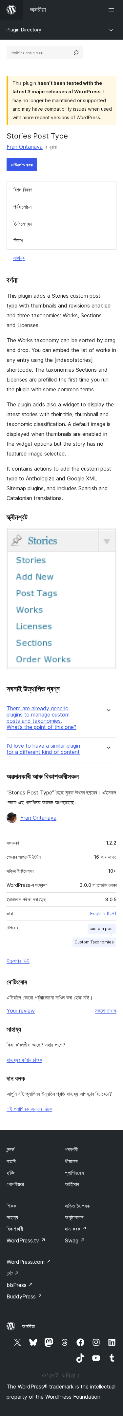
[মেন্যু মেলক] (112, 10)
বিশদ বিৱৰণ (22, 189)
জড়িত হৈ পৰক (77, 1205)
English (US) (103, 913)
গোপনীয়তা (15, 1184)
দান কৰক (76, 1228)
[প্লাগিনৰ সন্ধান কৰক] (76, 52)
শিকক (11, 1205)
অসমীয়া (28, 1326)
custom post (102, 928)
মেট (13, 1273)
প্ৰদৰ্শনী (71, 1149)
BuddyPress (24, 1296)
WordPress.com (29, 1261)
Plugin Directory (24, 29)
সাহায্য (19, 257)
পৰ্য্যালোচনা (22, 206)
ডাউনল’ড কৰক (22, 164)
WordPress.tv (26, 1240)
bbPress (20, 1285)
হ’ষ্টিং (11, 1172)
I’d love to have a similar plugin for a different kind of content (43, 749)
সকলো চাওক (105, 1010)
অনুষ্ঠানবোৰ (74, 1217)
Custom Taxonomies (94, 942)
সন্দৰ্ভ (10, 1149)
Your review (21, 1010)
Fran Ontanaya (25, 146)
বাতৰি (11, 1161)
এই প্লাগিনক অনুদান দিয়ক (29, 1109)
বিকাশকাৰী (15, 1228)
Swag (75, 1240)
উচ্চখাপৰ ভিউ (18, 961)
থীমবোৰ (71, 1161)
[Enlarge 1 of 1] (107, 537)
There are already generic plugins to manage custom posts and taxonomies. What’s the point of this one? (41, 718)
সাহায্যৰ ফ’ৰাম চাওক (24, 1059)
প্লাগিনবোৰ (74, 1172)
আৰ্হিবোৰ (72, 1184)
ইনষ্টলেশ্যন (22, 223)
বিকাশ (18, 240)
